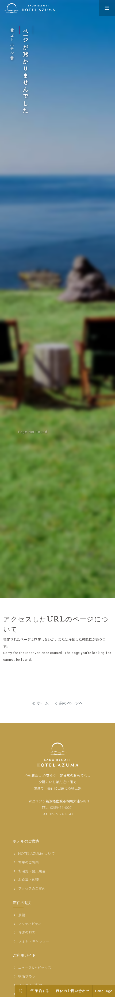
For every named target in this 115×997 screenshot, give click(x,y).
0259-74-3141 (62, 814)
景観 (21, 915)
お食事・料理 (28, 880)
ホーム (42, 703)
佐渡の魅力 (26, 932)
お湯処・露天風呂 (31, 871)
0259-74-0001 (62, 808)
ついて (36, 853)
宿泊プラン (26, 977)
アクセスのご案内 (31, 889)
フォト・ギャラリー (33, 941)
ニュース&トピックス (34, 968)
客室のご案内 (28, 862)
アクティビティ (29, 924)
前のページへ (70, 703)
